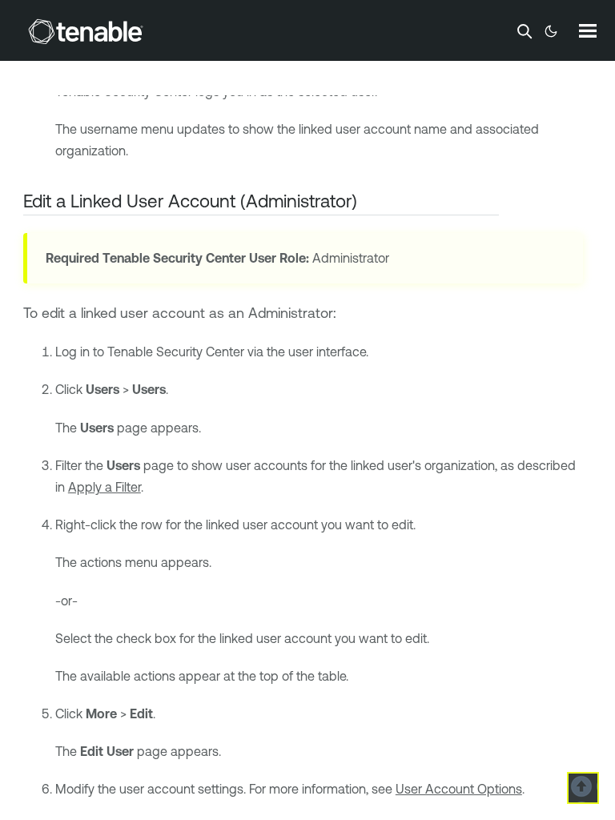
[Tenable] (86, 31)
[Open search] (524, 31)
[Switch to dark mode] (551, 31)
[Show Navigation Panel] (588, 30)
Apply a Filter (104, 487)
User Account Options (459, 789)
